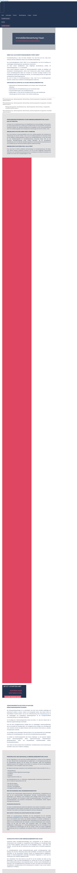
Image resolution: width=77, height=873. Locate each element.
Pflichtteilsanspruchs (44, 713)
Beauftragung (22, 15)
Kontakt (35, 15)
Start (2, 15)
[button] (15, 15)
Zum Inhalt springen (4, 0)
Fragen (29, 15)
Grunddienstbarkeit (17, 815)
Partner (15, 15)
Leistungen (8, 15)
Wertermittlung (20, 853)
